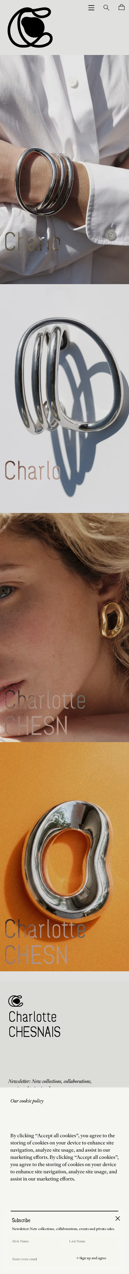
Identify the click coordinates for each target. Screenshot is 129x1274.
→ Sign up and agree (91, 1258)
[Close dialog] (117, 1218)
